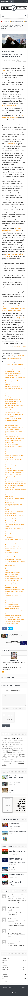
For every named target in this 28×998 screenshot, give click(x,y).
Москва (12, 763)
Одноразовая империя (11, 21)
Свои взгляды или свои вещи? (13, 394)
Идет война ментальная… (16, 867)
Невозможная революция (11, 463)
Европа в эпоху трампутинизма (13, 559)
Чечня (17, 756)
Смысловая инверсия (10, 452)
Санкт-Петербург (8, 760)
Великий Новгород (13, 754)
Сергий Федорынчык (13, 895)
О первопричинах (9, 502)
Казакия (15, 752)
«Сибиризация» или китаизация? (13, 436)
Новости (5, 965)
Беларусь (10, 742)
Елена (9, 940)
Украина (5, 746)
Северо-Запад (11, 740)
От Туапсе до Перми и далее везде (14, 405)
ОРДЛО (21, 739)
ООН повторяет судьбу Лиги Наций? (14, 481)
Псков (8, 766)
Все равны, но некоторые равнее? (14, 414)
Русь (21, 750)
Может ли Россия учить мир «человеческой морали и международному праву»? (12, 423)
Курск (19, 760)
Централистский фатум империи (13, 494)
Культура (5, 962)
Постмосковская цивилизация (17, 831)
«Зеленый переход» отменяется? (13, 580)
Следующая (14, 641)
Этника (5, 981)
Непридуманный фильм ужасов (13, 476)
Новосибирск (13, 746)
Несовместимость (9, 517)
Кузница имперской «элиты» (12, 613)
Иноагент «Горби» (9, 531)
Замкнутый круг (9, 407)
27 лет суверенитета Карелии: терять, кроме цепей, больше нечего (17, 851)
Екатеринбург (19, 740)
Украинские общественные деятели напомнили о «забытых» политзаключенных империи (14, 604)
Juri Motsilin (11, 907)
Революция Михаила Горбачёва (13, 578)
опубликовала (11, 143)
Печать (19, 61)
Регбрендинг (6, 972)
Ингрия (9, 752)
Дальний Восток (8, 744)
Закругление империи (10, 599)
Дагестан (18, 758)
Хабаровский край (8, 756)
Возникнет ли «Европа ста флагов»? (14, 589)
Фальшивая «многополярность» (13, 595)
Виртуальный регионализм (12, 608)
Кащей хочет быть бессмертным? (13, 392)
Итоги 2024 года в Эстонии (12, 617)
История (8, 60)
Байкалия (15, 748)
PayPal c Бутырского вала (11, 444)
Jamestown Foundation (20, 346)
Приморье (9, 758)
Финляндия (16, 742)
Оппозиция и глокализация (12, 585)
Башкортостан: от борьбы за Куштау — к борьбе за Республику (17, 882)
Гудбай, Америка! (9, 442)
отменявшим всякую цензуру (9, 105)
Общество (13, 60)
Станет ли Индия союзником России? (14, 453)
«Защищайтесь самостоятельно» (13, 397)
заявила (14, 81)
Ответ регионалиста (10, 416)
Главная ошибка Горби (11, 576)
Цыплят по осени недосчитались (13, 480)
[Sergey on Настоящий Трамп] (4, 930)
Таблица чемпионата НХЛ (16, 782)
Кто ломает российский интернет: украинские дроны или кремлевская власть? (14, 524)
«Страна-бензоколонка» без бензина (14, 470)
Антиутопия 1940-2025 (11, 587)
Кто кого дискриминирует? (12, 403)
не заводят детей (16, 286)
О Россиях (12, 838)
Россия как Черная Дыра (11, 521)
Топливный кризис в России (12, 375)
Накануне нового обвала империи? (14, 396)
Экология (5, 976)
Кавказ (4, 752)
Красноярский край (7, 762)
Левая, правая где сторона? (12, 574)
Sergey (9, 929)
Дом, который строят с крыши (12, 386)
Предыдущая (14, 634)
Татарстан (6, 738)
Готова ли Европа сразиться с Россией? (15, 483)
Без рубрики (6, 958)
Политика (18, 60)
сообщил (4, 70)
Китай (4, 750)
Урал (4, 766)
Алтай (4, 758)
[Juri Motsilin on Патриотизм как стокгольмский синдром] (4, 908)
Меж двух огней (9, 496)
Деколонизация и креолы (15, 636)
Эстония (22, 754)
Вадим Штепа (5, 59)
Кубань (4, 740)
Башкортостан (7, 748)
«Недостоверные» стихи (13, 642)
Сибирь (14, 738)
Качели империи (9, 450)
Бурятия (4, 742)
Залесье (8, 750)
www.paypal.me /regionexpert (14, 358)
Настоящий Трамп (14, 931)
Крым (14, 758)
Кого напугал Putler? (10, 519)
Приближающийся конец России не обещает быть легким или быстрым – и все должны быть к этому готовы (17, 860)
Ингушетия (5, 764)
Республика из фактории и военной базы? (16, 875)
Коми (15, 762)
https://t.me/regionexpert (18, 355)
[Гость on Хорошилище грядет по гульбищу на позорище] (4, 919)
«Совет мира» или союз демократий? (14, 438)
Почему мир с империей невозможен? (15, 543)
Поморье (22, 756)
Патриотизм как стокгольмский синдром (15, 489)
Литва (16, 760)
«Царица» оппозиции (10, 478)
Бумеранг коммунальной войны (13, 440)
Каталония (17, 744)
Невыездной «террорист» (11, 465)
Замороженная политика (11, 623)
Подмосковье (21, 762)
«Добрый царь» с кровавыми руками (14, 619)
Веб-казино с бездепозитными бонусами (17, 789)
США (21, 744)
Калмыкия (21, 748)
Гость (9, 918)
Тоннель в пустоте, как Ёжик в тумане (14, 381)
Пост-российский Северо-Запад (13, 546)
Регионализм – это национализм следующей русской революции (16, 825)
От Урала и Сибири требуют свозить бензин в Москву (16, 776)
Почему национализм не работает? (14, 545)
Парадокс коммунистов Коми (12, 572)
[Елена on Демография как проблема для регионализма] (4, 941)
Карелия (20, 763)
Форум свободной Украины (12, 434)
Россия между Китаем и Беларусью (14, 515)
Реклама (5, 974)
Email (24, 61)
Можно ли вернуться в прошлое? (13, 615)
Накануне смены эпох (10, 601)
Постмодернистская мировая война (14, 409)
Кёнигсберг (15, 750)
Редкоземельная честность (12, 597)
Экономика (5, 979)
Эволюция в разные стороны (12, 621)
